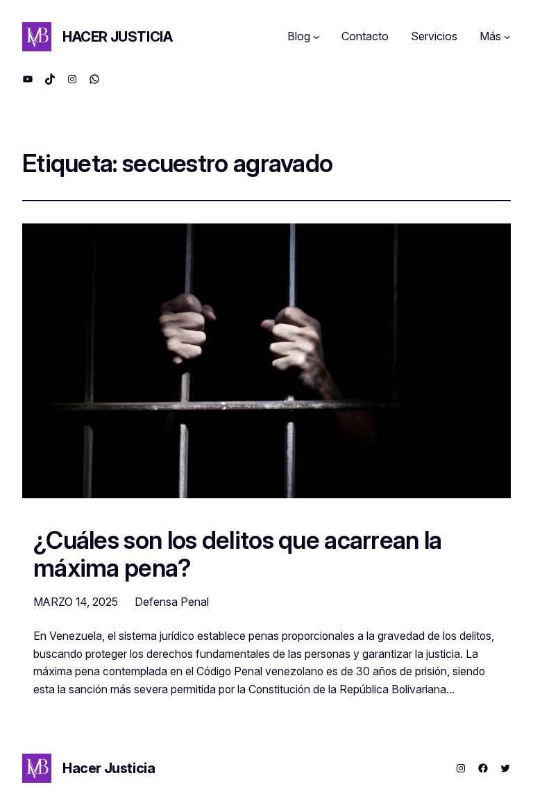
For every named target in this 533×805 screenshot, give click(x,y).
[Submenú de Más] (507, 36)
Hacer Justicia (117, 36)
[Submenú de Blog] (316, 36)
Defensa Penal (172, 602)
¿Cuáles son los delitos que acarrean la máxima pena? (237, 554)
